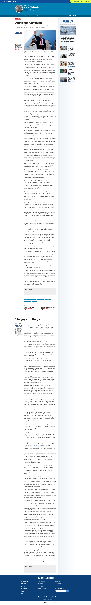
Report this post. (17, 49)
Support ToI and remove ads (85, 1)
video (22, 593)
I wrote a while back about (29, 358)
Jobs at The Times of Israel (42, 588)
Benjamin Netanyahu (40, 299)
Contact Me (36, 15)
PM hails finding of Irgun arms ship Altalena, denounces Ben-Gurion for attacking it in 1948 (71, 55)
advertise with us (41, 586)
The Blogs (26, 5)
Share (18, 33)
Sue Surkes (70, 66)
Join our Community (75, 1)
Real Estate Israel (24, 588)
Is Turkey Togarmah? (31, 307)
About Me (30, 15)
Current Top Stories (68, 22)
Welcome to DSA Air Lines (49, 307)
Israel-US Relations (28, 301)
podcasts (22, 591)
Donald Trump (48, 299)
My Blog (26, 15)
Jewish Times (23, 583)
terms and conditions (41, 581)
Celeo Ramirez (29, 308)
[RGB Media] (46, 602)
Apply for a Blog (72, 15)
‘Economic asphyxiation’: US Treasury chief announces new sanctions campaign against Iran (71, 71)
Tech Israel (23, 586)
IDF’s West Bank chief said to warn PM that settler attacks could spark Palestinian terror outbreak (72, 48)
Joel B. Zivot (46, 308)
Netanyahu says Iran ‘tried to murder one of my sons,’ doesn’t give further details (71, 79)
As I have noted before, (36, 445)
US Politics (34, 301)
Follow (26, 9)
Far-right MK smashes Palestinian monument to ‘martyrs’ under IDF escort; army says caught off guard (68, 39)
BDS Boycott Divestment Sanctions (30, 299)
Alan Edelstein (31, 7)
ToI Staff (68, 42)
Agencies (69, 74)
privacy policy (40, 583)
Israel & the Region (24, 581)
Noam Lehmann (70, 58)
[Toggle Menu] (1, 1)
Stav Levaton (70, 50)
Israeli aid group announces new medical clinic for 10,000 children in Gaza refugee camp (71, 63)
